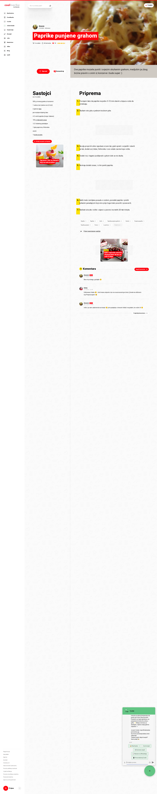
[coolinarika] (12, 5)
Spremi (44, 71)
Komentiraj (59, 71)
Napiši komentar (140, 269)
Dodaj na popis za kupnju (43, 141)
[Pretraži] (50, 5)
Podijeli (150, 5)
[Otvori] (19, 788)
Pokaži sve (117, 225)
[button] (12, 34)
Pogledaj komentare (139, 313)
